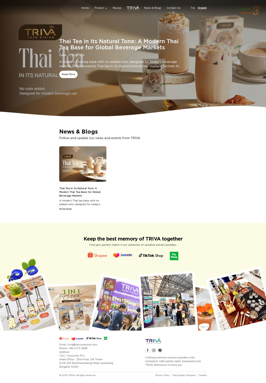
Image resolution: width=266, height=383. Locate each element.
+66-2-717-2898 (78, 348)
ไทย (193, 7)
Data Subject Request (184, 375)
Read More (68, 74)
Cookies (202, 375)
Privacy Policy (162, 375)
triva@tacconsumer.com (82, 344)
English (202, 7)
